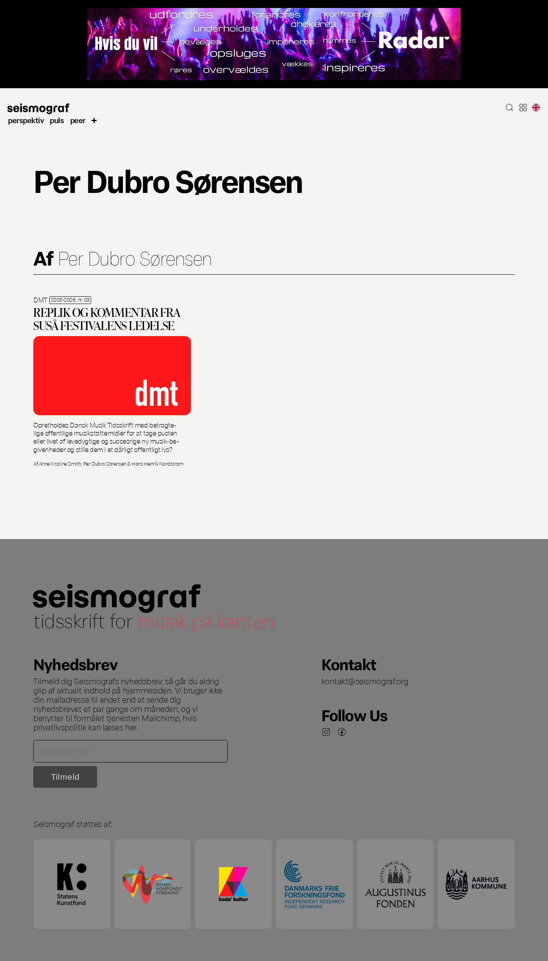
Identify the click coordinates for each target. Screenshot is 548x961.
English (536, 107)
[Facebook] (342, 732)
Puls (57, 119)
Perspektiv (26, 119)
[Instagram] (326, 732)
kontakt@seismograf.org (364, 680)
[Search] (509, 107)
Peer (77, 119)
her (130, 726)
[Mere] (94, 120)
